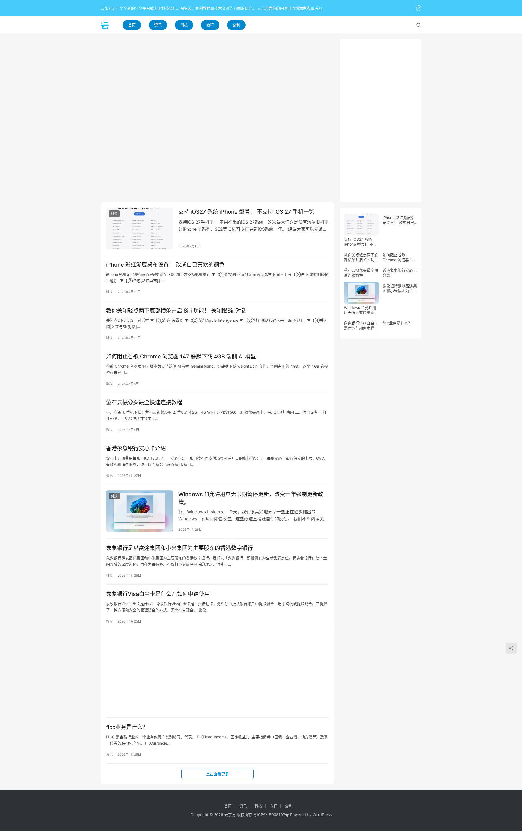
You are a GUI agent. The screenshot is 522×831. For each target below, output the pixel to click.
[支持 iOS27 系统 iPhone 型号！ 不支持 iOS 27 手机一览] (139, 228)
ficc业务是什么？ (127, 727)
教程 (210, 25)
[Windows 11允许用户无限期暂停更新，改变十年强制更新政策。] (139, 511)
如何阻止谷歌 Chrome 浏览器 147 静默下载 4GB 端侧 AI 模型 (181, 356)
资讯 (158, 25)
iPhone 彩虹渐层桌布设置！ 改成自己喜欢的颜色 (165, 264)
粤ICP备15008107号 (271, 814)
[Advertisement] (217, 77)
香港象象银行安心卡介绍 (136, 448)
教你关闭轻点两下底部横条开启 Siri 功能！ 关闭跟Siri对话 (176, 310)
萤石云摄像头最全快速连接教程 (144, 402)
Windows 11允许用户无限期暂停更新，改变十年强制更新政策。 (250, 498)
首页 (132, 25)
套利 (236, 25)
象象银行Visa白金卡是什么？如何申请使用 (158, 594)
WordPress (322, 814)
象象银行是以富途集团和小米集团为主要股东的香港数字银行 (179, 548)
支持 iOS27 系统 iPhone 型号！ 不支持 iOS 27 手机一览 (246, 211)
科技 (184, 25)
